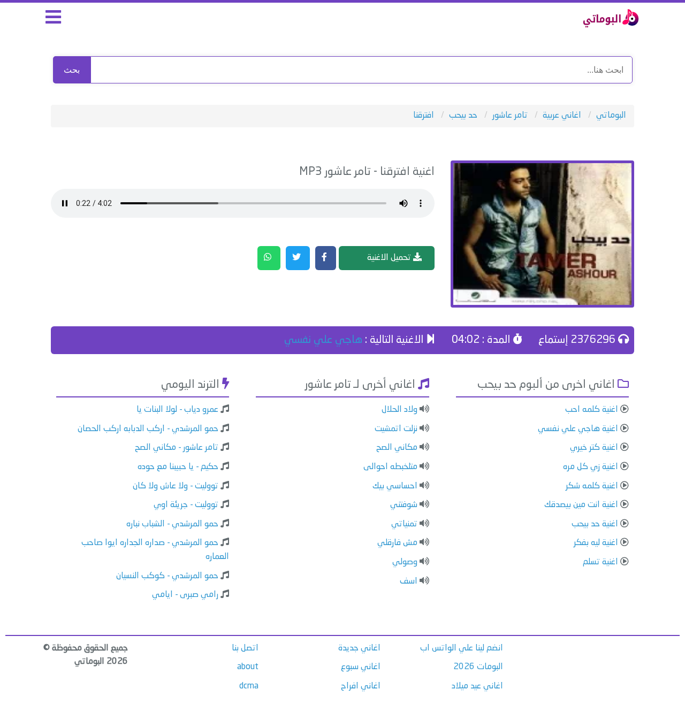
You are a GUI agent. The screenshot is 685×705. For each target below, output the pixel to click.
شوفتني (403, 505)
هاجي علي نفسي (323, 340)
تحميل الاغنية (390, 258)
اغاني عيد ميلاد (477, 686)
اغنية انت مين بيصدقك (581, 505)
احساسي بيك (394, 486)
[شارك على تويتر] (298, 258)
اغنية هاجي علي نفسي (578, 429)
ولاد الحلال (399, 409)
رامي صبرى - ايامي (185, 595)
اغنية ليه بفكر (596, 543)
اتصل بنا (245, 648)
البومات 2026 (478, 667)
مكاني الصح (396, 447)
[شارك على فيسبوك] (325, 258)
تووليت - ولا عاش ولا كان (175, 486)
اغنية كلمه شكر (592, 486)
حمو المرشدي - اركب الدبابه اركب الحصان (148, 429)
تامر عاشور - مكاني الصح (176, 447)
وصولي (404, 562)
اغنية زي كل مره (590, 467)
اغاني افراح (360, 686)
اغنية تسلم (600, 562)
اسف (408, 581)
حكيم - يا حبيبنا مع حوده (178, 467)
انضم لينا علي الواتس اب (461, 648)
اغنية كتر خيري (594, 447)
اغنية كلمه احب (591, 409)
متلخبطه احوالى (390, 467)
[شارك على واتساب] (268, 258)
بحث (72, 69)
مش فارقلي (397, 543)
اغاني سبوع (360, 667)
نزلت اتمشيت (396, 429)
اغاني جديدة (359, 648)
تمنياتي (404, 524)
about (247, 667)
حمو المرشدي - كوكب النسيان (167, 576)
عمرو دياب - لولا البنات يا (177, 409)
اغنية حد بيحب (595, 524)
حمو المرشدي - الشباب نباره (172, 524)
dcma (248, 686)
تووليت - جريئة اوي (186, 505)
